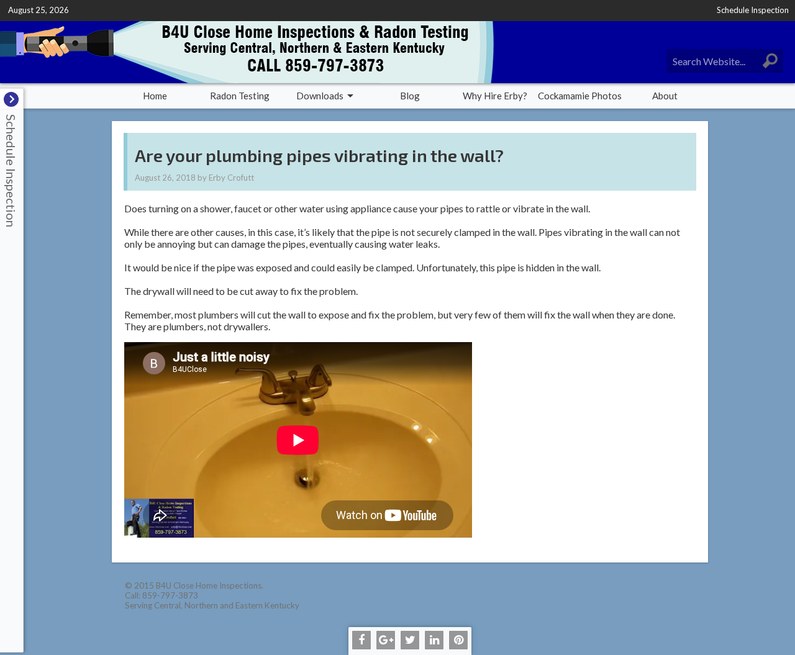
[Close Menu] (11, 99)
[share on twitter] (409, 640)
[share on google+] (385, 640)
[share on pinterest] (458, 640)
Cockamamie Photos (580, 95)
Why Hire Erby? (495, 95)
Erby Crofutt (231, 178)
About (665, 95)
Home (155, 95)
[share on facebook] (361, 640)
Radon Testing (240, 95)
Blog (410, 95)
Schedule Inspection (753, 10)
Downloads (319, 95)
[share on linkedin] (434, 640)
